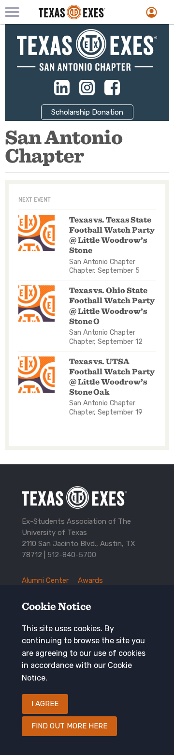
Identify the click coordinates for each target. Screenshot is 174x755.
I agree (44, 703)
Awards (90, 580)
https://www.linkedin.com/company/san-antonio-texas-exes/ (62, 87)
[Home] (80, 12)
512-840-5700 (71, 554)
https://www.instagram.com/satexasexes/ (87, 87)
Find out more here (69, 726)
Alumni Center (45, 580)
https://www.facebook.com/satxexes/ (112, 87)
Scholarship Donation (87, 112)
